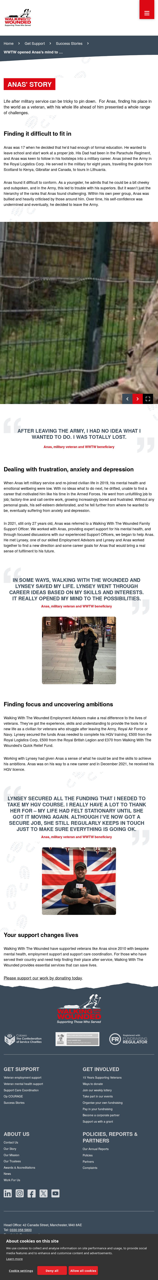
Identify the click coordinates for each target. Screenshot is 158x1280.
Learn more (14, 1259)
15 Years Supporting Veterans (102, 1077)
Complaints (90, 1168)
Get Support (21, 1069)
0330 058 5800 (21, 1229)
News (7, 1174)
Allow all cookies (83, 1271)
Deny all (52, 1271)
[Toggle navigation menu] (146, 9)
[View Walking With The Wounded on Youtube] (55, 1193)
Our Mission (11, 1155)
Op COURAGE (13, 1096)
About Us (16, 1134)
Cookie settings (21, 1271)
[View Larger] (148, 399)
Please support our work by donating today (43, 978)
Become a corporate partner (101, 1115)
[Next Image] (137, 399)
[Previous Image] (127, 399)
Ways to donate (93, 1084)
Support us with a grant (98, 1121)
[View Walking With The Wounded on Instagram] (20, 1193)
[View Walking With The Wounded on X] (44, 1193)
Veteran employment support (22, 1077)
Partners (88, 1162)
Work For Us (12, 1180)
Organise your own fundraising (103, 1103)
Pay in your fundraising (98, 1109)
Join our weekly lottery (97, 1090)
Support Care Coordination (21, 1090)
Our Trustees (12, 1161)
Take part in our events (98, 1096)
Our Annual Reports (96, 1149)
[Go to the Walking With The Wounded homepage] (18, 18)
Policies (88, 1155)
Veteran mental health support (23, 1084)
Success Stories (14, 1103)
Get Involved (101, 1069)
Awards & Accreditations (19, 1167)
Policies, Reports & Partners (110, 1137)
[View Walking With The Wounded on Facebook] (32, 1193)
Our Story (10, 1149)
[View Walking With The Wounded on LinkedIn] (8, 1193)
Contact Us (11, 1142)
